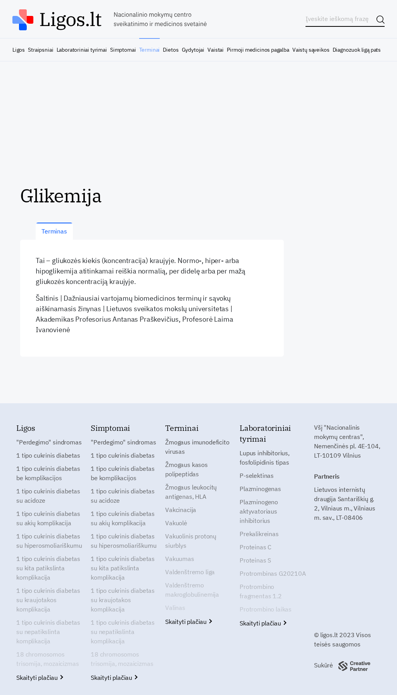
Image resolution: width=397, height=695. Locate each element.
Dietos (170, 49)
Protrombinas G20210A (273, 573)
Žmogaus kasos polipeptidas (186, 469)
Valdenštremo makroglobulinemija (192, 589)
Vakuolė (176, 523)
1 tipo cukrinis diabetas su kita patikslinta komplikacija (48, 568)
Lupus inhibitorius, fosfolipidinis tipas (265, 457)
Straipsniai (40, 49)
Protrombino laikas (266, 609)
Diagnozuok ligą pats (357, 49)
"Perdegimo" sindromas (49, 442)
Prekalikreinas (259, 534)
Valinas (175, 607)
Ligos (18, 49)
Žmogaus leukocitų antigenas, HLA (191, 491)
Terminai (149, 49)
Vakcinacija (180, 510)
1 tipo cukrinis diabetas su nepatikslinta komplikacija (48, 631)
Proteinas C (255, 547)
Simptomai (123, 49)
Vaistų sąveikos (310, 49)
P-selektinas (257, 475)
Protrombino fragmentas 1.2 (261, 591)
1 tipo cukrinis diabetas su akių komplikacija (48, 518)
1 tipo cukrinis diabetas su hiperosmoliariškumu (49, 540)
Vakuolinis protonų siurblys (190, 540)
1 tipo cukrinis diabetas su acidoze (48, 495)
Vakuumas (179, 559)
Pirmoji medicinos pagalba (258, 49)
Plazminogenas (260, 489)
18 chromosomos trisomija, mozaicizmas (47, 658)
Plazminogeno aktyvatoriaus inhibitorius (259, 511)
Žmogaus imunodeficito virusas (197, 446)
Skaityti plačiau (37, 677)
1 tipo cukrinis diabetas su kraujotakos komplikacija (48, 600)
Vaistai (215, 49)
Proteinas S (255, 560)
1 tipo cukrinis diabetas (48, 455)
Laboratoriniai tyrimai (82, 49)
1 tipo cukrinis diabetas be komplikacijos (48, 473)
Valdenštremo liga (190, 572)
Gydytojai (193, 49)
